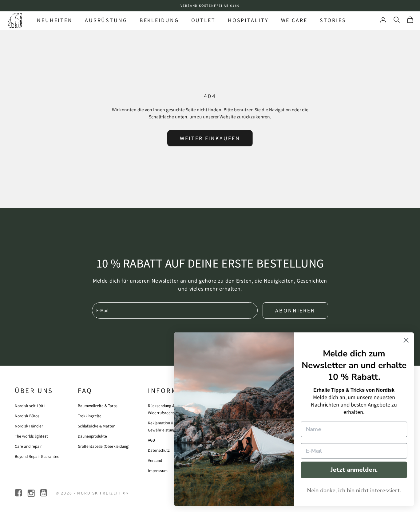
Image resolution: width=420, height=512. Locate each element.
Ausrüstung (106, 20)
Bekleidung (159, 20)
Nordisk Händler (29, 425)
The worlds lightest (31, 436)
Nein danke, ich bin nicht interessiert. (354, 490)
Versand (155, 460)
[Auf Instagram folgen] (31, 493)
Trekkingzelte (89, 415)
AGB (151, 440)
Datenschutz (159, 450)
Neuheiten (55, 20)
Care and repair (28, 446)
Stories (333, 20)
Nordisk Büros (27, 415)
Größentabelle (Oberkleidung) (103, 446)
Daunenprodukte (92, 436)
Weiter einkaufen (210, 138)
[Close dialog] (406, 340)
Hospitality (248, 20)
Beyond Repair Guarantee (37, 456)
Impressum (158, 470)
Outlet (203, 20)
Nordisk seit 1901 (30, 405)
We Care (294, 20)
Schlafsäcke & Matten (96, 425)
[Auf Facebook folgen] (19, 493)
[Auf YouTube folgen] (44, 493)
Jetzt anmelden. (354, 470)
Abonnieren (295, 310)
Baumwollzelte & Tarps (97, 405)
